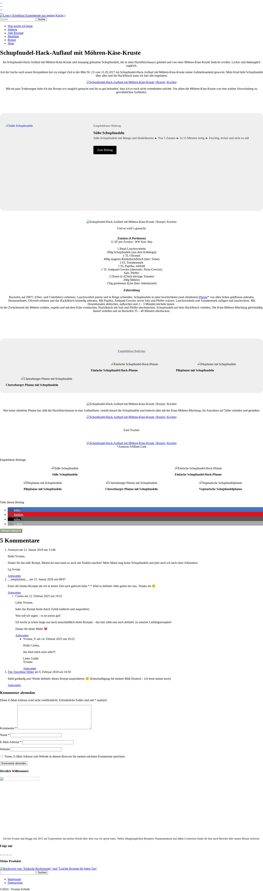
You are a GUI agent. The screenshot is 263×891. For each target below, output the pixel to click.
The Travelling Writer (21, 672)
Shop (11, 43)
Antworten (14, 575)
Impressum (14, 879)
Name (5, 735)
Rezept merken (11, 530)
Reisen (12, 39)
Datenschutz (15, 882)
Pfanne (203, 297)
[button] (14, 510)
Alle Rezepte (15, 33)
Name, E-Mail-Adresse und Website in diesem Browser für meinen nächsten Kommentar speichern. (65, 756)
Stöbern (12, 29)
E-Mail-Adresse (11, 742)
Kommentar (8, 728)
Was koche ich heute (20, 26)
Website (5, 749)
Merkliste (13, 36)
